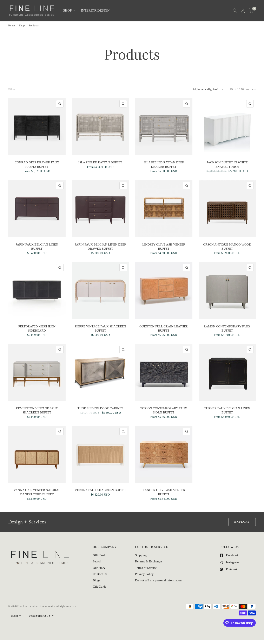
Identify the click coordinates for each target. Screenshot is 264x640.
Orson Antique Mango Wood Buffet (227, 246)
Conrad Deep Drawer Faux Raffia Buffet (37, 164)
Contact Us (100, 574)
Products (34, 25)
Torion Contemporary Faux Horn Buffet (163, 410)
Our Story (99, 567)
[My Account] (243, 10)
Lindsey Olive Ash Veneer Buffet (163, 246)
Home (11, 25)
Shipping (141, 555)
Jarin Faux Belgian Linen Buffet (37, 246)
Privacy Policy (144, 574)
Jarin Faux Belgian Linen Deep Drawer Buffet (100, 246)
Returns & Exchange (148, 561)
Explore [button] (242, 521)
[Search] (235, 10)
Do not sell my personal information (158, 580)
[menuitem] (69, 10)
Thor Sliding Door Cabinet (100, 408)
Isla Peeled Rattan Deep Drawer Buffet (164, 164)
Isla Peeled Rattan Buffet (100, 162)
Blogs (96, 580)
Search (97, 561)
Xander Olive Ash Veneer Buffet (163, 492)
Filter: (12, 89)
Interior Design (95, 10)
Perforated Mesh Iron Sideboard (36, 328)
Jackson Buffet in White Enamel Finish (227, 164)
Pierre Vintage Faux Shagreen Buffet (100, 328)
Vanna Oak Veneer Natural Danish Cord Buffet (37, 492)
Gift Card (99, 555)
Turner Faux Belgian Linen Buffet (227, 410)
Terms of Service (146, 567)
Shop (22, 25)
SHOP (67, 10)
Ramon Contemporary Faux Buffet (227, 328)
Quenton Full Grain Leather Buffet (163, 328)
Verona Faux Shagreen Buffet (100, 490)
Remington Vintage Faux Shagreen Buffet (37, 410)
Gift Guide (99, 586)
